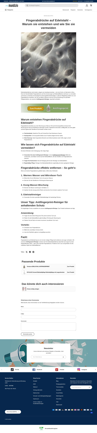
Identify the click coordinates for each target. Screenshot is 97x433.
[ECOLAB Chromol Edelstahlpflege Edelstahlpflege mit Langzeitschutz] (24, 272)
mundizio (9, 419)
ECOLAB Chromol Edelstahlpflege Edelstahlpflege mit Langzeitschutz (45, 272)
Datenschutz (36, 393)
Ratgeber (73, 10)
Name (22, 306)
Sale (57, 401)
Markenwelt (66, 10)
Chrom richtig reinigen (33, 289)
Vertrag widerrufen (37, 390)
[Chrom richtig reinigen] (24, 289)
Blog (57, 381)
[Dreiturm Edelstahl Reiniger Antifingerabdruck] (46, 103)
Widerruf (35, 387)
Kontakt (35, 381)
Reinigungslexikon (60, 384)
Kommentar (23, 321)
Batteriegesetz (59, 396)
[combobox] (51, 5)
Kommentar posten (27, 334)
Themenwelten (59, 387)
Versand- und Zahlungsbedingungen (42, 396)
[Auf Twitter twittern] (26, 252)
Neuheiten (80, 10)
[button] (91, 5)
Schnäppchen (88, 10)
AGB (34, 384)
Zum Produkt (70, 266)
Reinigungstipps (48, 15)
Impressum (36, 399)
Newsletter (58, 399)
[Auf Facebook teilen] (30, 252)
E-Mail (22, 313)
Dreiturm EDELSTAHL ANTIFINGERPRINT (38, 266)
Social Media (59, 393)
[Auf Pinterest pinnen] (33, 252)
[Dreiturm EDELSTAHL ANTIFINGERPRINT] (24, 266)
